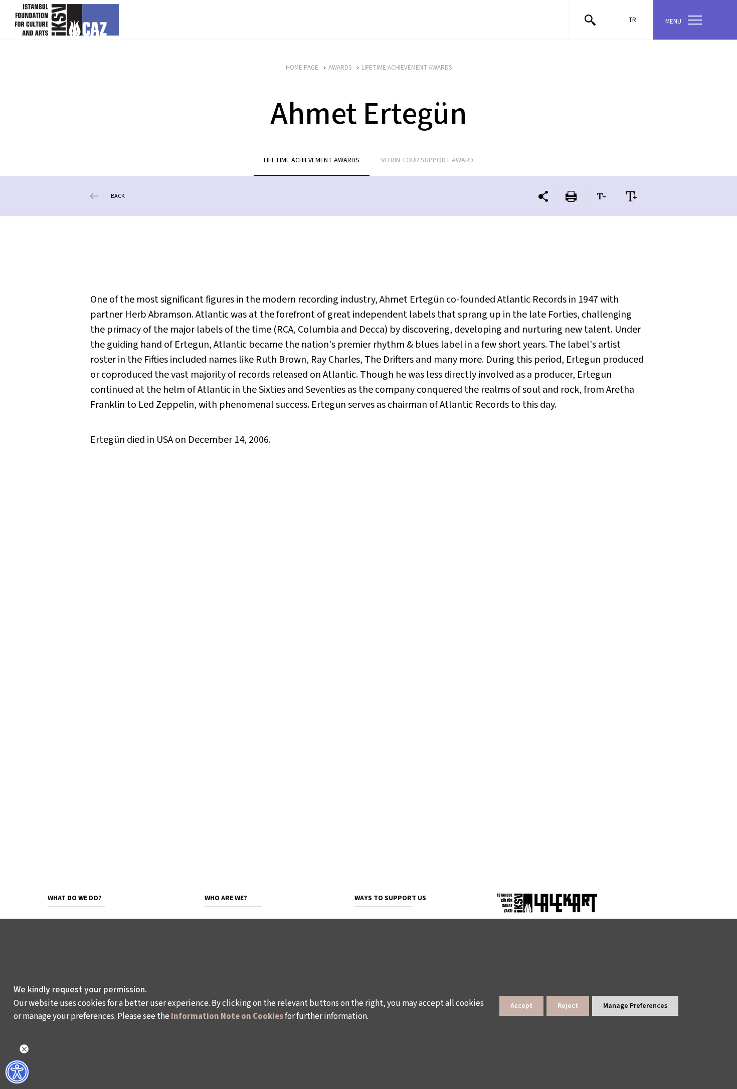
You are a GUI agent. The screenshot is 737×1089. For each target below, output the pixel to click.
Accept (521, 1006)
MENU (673, 21)
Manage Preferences (635, 1006)
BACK (118, 196)
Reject (568, 1006)
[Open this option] (547, 903)
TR (632, 20)
